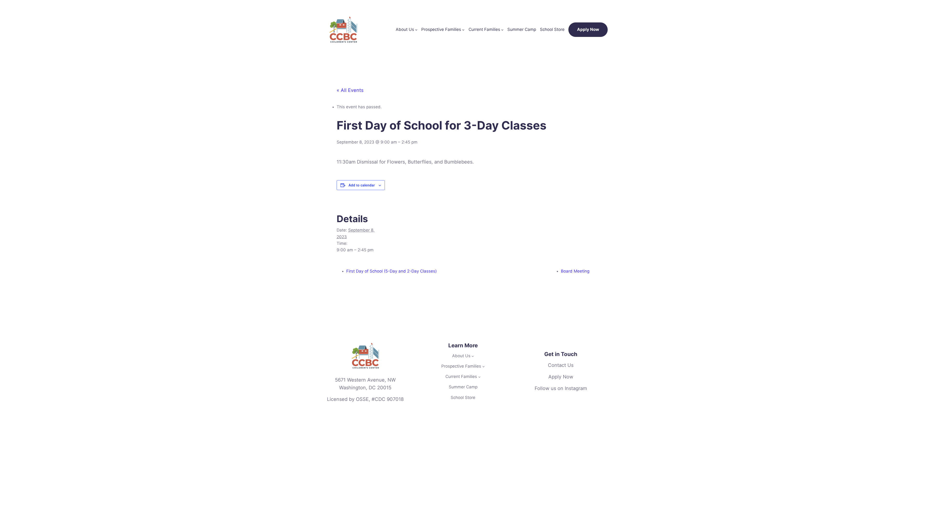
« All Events (350, 90)
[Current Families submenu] (502, 29)
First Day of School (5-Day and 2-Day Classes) (391, 271)
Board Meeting (575, 271)
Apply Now (588, 29)
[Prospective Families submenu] (463, 29)
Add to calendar (361, 185)
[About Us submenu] (416, 29)
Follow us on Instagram (561, 388)
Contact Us (560, 365)
